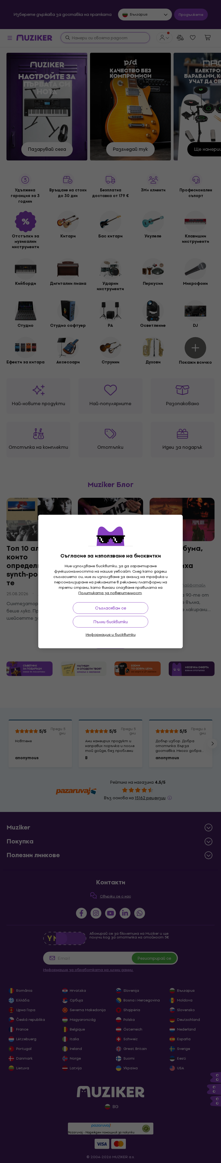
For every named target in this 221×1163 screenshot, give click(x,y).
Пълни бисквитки (110, 621)
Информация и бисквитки (111, 634)
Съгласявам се (110, 608)
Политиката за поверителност (110, 593)
